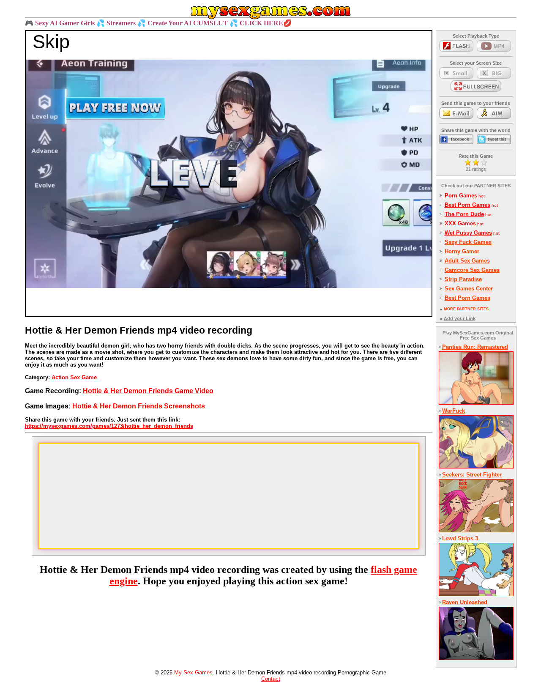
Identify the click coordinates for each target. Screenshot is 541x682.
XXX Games (460, 223)
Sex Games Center (469, 288)
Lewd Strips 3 (460, 538)
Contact (270, 679)
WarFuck (453, 411)
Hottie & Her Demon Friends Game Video (148, 390)
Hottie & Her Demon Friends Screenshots (138, 406)
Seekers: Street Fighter (472, 474)
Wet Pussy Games (468, 233)
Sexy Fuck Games (468, 242)
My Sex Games (193, 672)
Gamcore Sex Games (472, 270)
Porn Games (461, 195)
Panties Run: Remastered (475, 347)
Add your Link (459, 318)
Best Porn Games (467, 205)
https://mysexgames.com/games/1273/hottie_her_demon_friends (109, 426)
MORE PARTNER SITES (466, 309)
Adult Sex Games (467, 260)
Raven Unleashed (464, 602)
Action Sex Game (74, 377)
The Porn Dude (464, 214)
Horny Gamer (462, 251)
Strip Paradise (463, 279)
